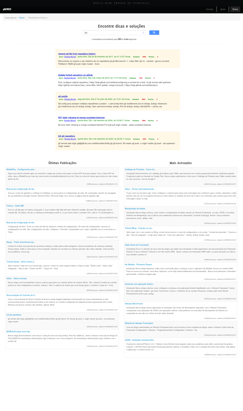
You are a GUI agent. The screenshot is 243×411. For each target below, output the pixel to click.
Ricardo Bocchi (70, 56)
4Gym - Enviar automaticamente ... (140, 188)
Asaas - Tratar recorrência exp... (20, 242)
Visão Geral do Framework (137, 244)
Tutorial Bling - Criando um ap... (139, 228)
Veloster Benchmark (134, 303)
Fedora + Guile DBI (15, 205)
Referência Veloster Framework (139, 323)
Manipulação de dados (135, 208)
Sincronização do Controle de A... (21, 295)
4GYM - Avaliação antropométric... (140, 339)
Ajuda (222, 9)
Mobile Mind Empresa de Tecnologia (121, 3)
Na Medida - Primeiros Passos (138, 264)
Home (22, 17)
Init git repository (66, 135)
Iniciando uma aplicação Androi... (139, 284)
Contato (209, 9)
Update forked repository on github (75, 74)
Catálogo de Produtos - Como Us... (140, 169)
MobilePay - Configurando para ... (21, 169)
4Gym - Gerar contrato (16, 278)
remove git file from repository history (76, 53)
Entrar (235, 9)
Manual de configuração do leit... (21, 188)
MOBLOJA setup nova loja (18, 331)
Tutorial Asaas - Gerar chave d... (20, 261)
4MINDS (7, 9)
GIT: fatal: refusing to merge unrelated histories (81, 117)
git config (63, 96)
